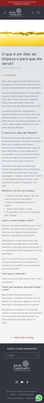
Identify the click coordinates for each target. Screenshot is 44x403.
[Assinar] (36, 355)
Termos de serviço (32, 398)
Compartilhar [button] (10, 75)
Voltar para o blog (23, 337)
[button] (5, 12)
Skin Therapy (18, 391)
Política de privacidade (15, 398)
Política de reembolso (26, 394)
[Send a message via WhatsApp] (39, 398)
